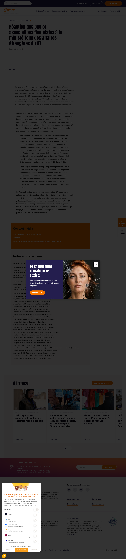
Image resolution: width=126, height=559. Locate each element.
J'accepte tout (21, 549)
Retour (8, 549)
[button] (4, 556)
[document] (63, 279)
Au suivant (34, 549)
